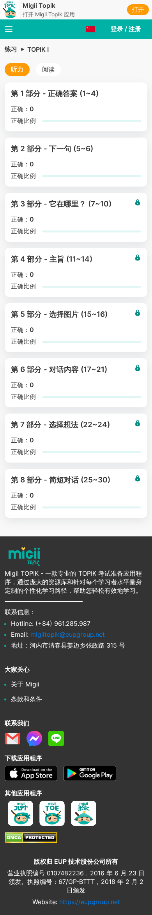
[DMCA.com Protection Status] (31, 841)
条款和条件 (26, 699)
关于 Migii (25, 684)
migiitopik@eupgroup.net (67, 634)
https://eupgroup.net (89, 902)
